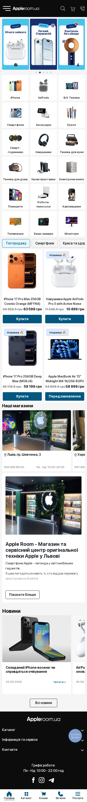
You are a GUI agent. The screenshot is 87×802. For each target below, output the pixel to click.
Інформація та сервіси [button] (20, 740)
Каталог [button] (8, 730)
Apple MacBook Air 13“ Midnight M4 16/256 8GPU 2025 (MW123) (65, 381)
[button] (36, 72)
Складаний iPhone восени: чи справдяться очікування (30, 670)
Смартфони (44, 243)
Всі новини (43, 703)
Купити (22, 319)
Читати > (59, 682)
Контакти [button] (9, 750)
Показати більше (22, 595)
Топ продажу (16, 243)
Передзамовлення (65, 396)
